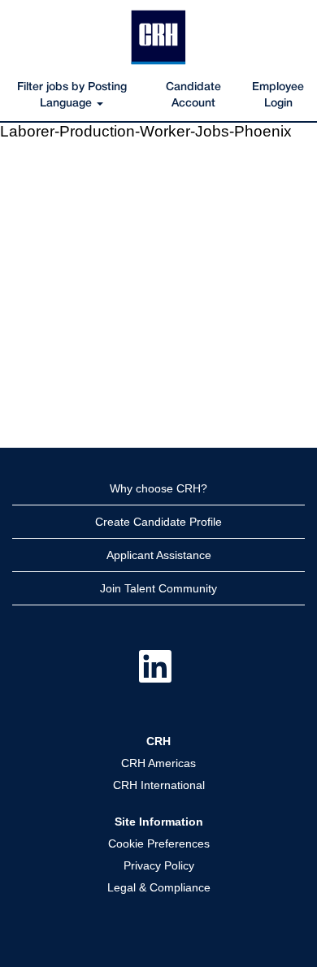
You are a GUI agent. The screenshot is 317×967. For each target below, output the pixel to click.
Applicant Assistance (158, 555)
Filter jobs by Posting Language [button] (72, 95)
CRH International (159, 784)
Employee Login (278, 95)
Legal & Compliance (159, 887)
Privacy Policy (159, 865)
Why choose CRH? (158, 488)
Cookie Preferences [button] (159, 843)
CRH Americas (158, 763)
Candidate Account (193, 95)
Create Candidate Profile (158, 521)
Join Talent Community (158, 588)
